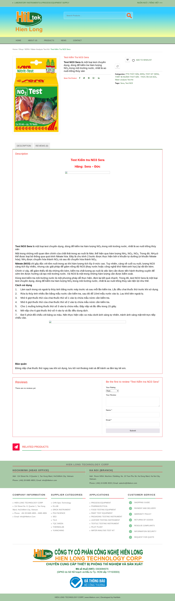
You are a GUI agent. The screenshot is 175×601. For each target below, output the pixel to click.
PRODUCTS (49, 40)
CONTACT (77, 40)
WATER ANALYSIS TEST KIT (103, 530)
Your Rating (110, 387)
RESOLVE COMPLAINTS (144, 526)
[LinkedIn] (99, 78)
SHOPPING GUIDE (142, 502)
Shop (21, 49)
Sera (122, 83)
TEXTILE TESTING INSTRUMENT (105, 523)
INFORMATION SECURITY (145, 531)
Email (109, 420)
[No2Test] (36, 95)
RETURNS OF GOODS (143, 520)
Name (109, 410)
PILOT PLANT (97, 527)
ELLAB (55, 506)
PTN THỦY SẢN (132, 74)
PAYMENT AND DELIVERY (145, 508)
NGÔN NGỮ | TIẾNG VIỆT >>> (149, 3)
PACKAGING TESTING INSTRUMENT (106, 517)
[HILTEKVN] (29, 22)
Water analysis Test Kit (40, 49)
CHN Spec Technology (62, 503)
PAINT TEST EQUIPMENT (102, 513)
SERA (27, 49)
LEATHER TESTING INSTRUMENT (105, 520)
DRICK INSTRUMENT (62, 510)
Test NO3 (129, 83)
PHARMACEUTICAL (99, 506)
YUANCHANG (58, 530)
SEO (54, 517)
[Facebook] (79, 78)
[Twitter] (84, 78)
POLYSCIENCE (59, 513)
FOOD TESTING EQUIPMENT (103, 510)
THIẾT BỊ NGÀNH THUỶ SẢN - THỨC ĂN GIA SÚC (135, 77)
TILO (55, 520)
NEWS (63, 40)
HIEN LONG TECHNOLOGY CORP (87, 464)
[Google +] (93, 78)
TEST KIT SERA (152, 74)
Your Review (111, 395)
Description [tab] (24, 146)
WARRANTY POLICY (142, 514)
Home (15, 49)
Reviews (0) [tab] (42, 146)
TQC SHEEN (58, 523)
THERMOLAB (58, 527)
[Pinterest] (89, 78)
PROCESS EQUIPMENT (101, 503)
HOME (18, 40)
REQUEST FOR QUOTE (144, 537)
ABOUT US (32, 40)
